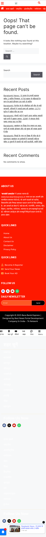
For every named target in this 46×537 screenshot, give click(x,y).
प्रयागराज (8, 390)
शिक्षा (6, 466)
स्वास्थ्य (7, 498)
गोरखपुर (7, 384)
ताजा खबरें (10, 9)
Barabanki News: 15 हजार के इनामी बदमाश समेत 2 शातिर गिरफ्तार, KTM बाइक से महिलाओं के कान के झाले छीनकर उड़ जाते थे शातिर (22, 98)
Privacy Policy (10, 249)
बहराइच (7, 406)
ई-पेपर (2, 334)
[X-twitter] (8, 291)
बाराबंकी (7, 357)
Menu (40, 334)
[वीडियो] (16, 331)
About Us (8, 237)
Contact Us (9, 241)
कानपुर (7, 363)
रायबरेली (7, 373)
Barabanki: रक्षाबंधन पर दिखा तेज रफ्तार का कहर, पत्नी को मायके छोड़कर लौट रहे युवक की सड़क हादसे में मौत (23, 129)
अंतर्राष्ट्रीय (28, 9)
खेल (5, 461)
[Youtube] (12, 291)
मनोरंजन (38, 9)
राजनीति (7, 477)
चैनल (31, 334)
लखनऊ (7, 352)
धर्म (5, 488)
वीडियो (17, 334)
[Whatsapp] (17, 291)
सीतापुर (7, 368)
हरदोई (6, 395)
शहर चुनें (10, 334)
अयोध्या (7, 379)
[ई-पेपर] (1, 331)
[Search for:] (21, 51)
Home (6, 233)
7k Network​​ (32, 321)
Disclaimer (8, 245)
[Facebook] (3, 291)
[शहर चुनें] (9, 331)
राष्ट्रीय (19, 9)
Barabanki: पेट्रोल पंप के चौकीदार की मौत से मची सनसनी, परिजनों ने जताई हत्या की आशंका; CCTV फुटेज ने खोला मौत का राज (23, 108)
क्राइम (7, 482)
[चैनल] (31, 331)
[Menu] (39, 331)
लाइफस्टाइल (9, 493)
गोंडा (6, 401)
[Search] (7, 57)
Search (7, 70)
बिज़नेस (7, 471)
